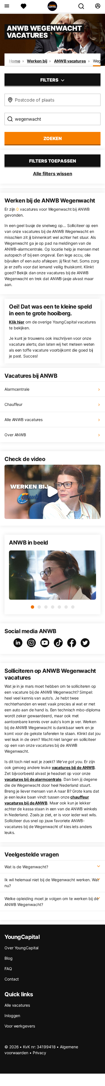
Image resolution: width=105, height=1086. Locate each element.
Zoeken (52, 138)
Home (14, 61)
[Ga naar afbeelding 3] (46, 607)
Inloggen (12, 1015)
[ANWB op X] (86, 642)
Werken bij (37, 61)
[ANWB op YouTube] (46, 642)
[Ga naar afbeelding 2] (39, 607)
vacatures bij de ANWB (73, 767)
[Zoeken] (83, 6)
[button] (52, 492)
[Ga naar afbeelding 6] (66, 607)
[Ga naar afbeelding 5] (59, 607)
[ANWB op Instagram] (32, 642)
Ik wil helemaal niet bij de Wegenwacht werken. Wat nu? (51, 882)
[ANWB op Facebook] (72, 642)
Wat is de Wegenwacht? (26, 866)
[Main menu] (6, 6)
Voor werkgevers (19, 1026)
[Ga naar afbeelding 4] (52, 607)
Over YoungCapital (21, 947)
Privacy (39, 1052)
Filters (49, 80)
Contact (11, 979)
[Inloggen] (97, 6)
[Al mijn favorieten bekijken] (23, 6)
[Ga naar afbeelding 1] (32, 607)
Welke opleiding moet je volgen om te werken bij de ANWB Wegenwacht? (51, 901)
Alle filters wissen (52, 173)
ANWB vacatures (70, 61)
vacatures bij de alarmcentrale (32, 779)
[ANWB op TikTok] (59, 642)
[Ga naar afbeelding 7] (72, 607)
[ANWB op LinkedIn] (19, 642)
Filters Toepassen (52, 161)
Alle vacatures (17, 1005)
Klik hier (16, 322)
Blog (8, 958)
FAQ (8, 968)
